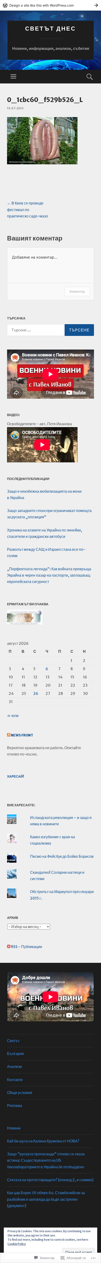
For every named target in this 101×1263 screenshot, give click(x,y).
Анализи (14, 1066)
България (15, 1053)
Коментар (77, 291)
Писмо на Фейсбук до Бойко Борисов (62, 856)
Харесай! (15, 776)
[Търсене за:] (50, 330)
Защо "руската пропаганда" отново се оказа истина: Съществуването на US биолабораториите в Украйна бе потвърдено (46, 1160)
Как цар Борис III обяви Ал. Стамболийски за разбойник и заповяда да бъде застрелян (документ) (46, 1199)
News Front (22, 735)
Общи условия (19, 1092)
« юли (13, 715)
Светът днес (50, 28)
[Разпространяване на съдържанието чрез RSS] (8, 735)
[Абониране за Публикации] (8, 946)
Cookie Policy (17, 1244)
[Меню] (13, 76)
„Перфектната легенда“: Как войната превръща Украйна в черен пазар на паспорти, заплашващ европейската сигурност (49, 575)
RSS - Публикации (26, 946)
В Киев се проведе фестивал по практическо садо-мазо (27, 209)
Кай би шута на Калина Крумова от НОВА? (43, 1141)
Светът (13, 1040)
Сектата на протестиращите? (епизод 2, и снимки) (50, 1179)
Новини (13, 1128)
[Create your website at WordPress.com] (50, 5)
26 (35, 693)
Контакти (15, 1079)
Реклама (14, 1105)
